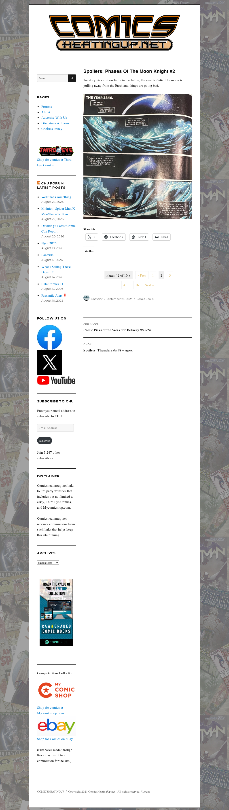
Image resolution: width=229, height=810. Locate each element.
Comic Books (144, 298)
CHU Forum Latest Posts (51, 185)
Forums (46, 106)
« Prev (141, 275)
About (45, 112)
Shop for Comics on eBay (55, 738)
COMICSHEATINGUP (50, 791)
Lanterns (47, 254)
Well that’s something (56, 197)
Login (146, 791)
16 (137, 285)
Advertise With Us (54, 117)
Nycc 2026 (49, 243)
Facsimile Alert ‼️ (54, 295)
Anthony (97, 298)
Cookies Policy (51, 128)
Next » (149, 285)
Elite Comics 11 (52, 283)
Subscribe (44, 440)
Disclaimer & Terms (55, 123)
